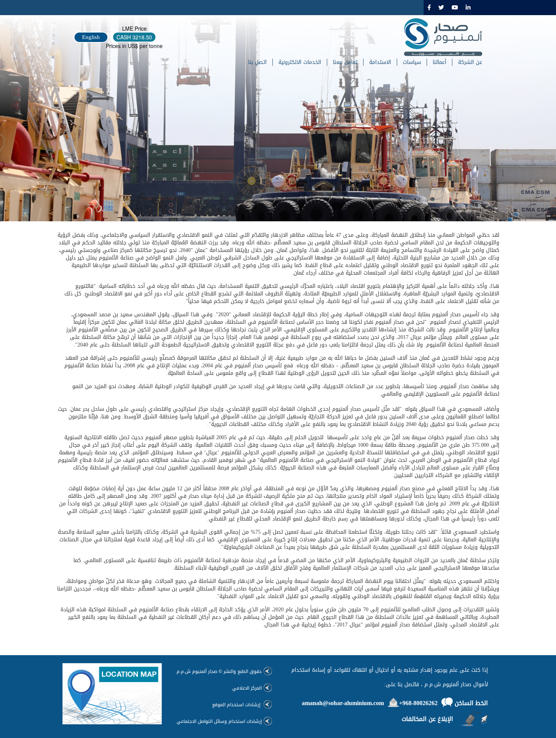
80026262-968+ (418, 703)
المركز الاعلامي (247, 688)
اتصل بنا (257, 62)
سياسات (412, 62)
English (91, 37)
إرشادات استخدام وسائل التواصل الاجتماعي (219, 721)
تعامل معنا (345, 62)
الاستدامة (380, 62)
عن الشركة (470, 62)
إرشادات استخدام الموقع (237, 705)
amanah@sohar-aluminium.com (343, 703)
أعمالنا (439, 62)
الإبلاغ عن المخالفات (427, 719)
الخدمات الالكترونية (299, 62)
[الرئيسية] (440, 37)
